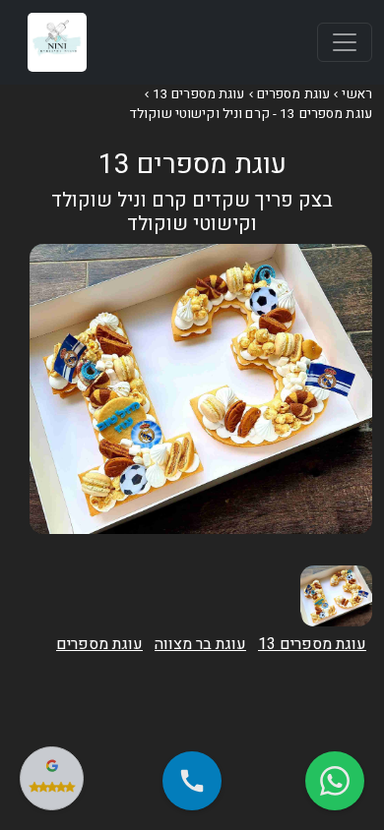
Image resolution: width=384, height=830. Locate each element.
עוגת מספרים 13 (199, 94)
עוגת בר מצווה (200, 644)
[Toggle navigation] (344, 42)
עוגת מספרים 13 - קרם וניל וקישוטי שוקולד (251, 114)
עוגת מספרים (293, 94)
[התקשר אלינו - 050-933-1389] (192, 780)
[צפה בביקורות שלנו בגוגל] (52, 778)
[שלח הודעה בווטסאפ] (334, 780)
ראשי (357, 94)
